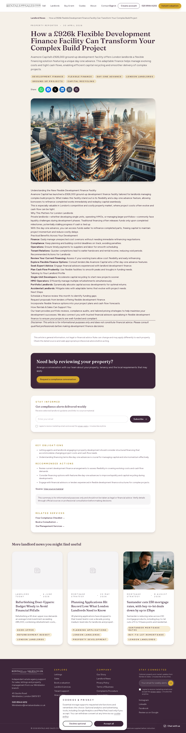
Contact (105, 6)
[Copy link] (76, 90)
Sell (44, 6)
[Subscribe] (170, 683)
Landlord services (62, 687)
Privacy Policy (103, 683)
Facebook (143, 708)
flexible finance (80, 77)
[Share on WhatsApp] (41, 90)
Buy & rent (69, 6)
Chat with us (173, 726)
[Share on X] (55, 90)
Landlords (55, 6)
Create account (129, 6)
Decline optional (77, 723)
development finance (48, 77)
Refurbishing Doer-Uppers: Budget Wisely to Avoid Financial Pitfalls (35, 606)
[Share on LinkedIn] (62, 90)
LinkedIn (143, 704)
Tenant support (61, 691)
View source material (53, 489)
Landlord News (38, 18)
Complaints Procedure (107, 691)
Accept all (109, 723)
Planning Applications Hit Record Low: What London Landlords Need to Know (90, 606)
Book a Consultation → (47, 522)
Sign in (112, 6)
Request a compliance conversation (58, 379)
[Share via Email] (69, 90)
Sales (56, 678)
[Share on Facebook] (48, 90)
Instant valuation (169, 6)
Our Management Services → (50, 526)
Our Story (101, 674)
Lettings (58, 674)
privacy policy (83, 426)
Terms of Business (105, 687)
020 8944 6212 (149, 6)
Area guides (59, 695)
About (93, 6)
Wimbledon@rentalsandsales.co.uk (28, 705)
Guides (82, 6)
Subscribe (139, 419)
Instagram (144, 700)
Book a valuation (62, 683)
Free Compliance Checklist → (50, 518)
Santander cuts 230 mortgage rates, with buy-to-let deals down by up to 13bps (148, 606)
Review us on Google (148, 712)
